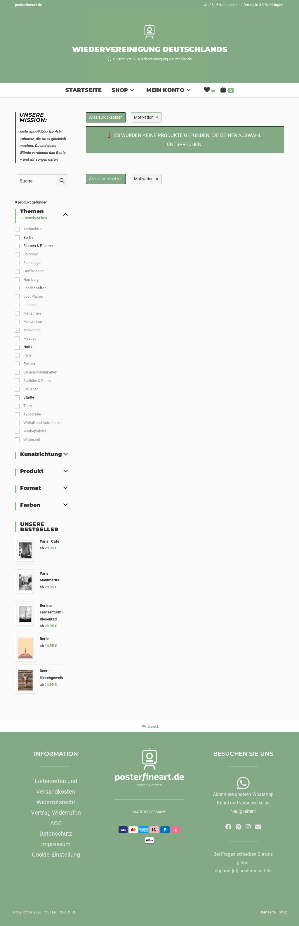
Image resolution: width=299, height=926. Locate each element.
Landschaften (34, 288)
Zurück (153, 726)
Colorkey (30, 254)
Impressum (56, 844)
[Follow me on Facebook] (228, 827)
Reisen (29, 364)
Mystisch (31, 338)
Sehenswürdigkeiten (40, 372)
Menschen (32, 313)
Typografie (32, 414)
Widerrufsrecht (55, 802)
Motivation (32, 330)
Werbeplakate (34, 431)
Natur (27, 347)
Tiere (27, 406)
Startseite (268, 912)
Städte (28, 397)
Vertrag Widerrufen (56, 812)
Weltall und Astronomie (42, 422)
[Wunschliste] (209, 90)
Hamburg (31, 279)
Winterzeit (31, 439)
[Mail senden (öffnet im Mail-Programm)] (258, 826)
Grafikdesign (33, 271)
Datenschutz (55, 833)
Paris (27, 355)
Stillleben (31, 389)
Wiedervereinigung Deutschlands (164, 59)
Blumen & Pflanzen (38, 245)
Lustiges (30, 305)
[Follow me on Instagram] (248, 827)
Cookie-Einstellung (56, 854)
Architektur (32, 229)
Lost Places (33, 296)
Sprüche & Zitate (37, 380)
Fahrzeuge (32, 262)
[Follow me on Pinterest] (238, 827)
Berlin (28, 237)
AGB (56, 823)
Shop (283, 912)
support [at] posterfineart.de (243, 871)
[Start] (109, 59)
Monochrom (33, 321)
